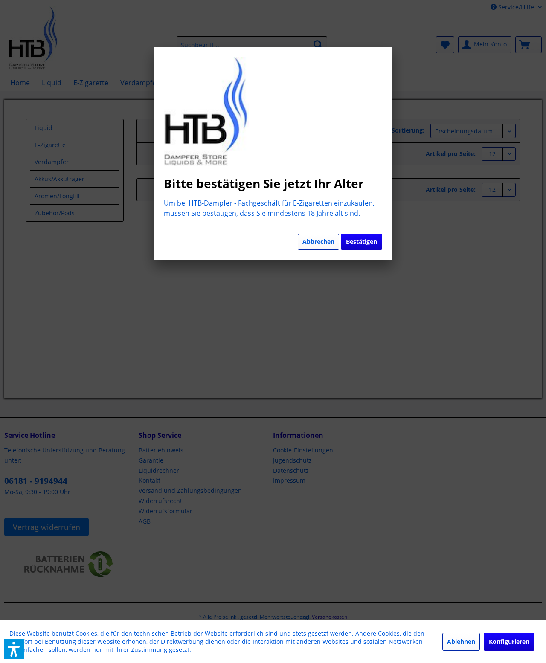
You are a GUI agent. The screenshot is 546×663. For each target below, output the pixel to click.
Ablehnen (461, 641)
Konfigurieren (509, 641)
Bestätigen (361, 241)
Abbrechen (318, 241)
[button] (14, 649)
